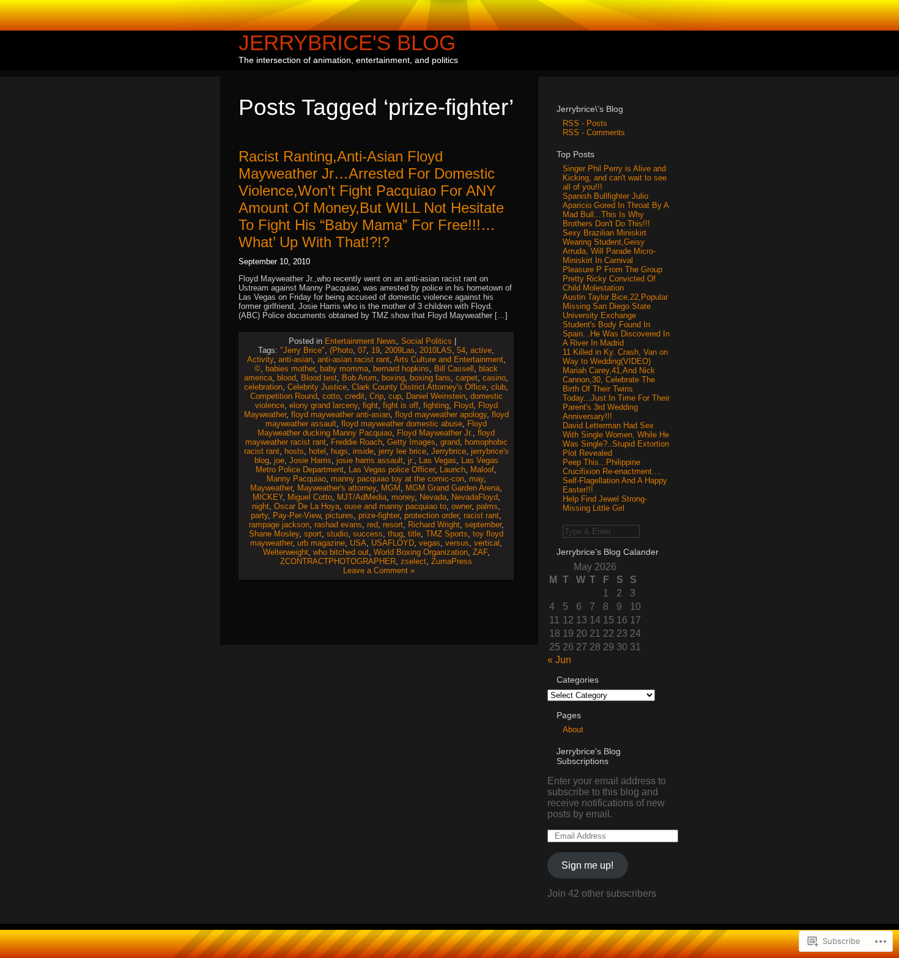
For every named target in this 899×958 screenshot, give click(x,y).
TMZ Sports (447, 533)
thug (395, 533)
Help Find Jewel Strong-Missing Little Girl (605, 503)
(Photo (341, 350)
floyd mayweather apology (441, 414)
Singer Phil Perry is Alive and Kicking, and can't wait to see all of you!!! (615, 177)
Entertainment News (360, 341)
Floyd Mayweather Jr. (435, 432)
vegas (429, 543)
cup (394, 396)
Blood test (319, 377)
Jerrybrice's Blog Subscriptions (589, 756)
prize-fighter (378, 515)
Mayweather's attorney (336, 487)
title (414, 533)
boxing (393, 377)
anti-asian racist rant (353, 359)
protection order (431, 515)
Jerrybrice (448, 451)
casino (494, 377)
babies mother (290, 368)
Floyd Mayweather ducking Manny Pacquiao (372, 428)
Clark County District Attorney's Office (419, 387)
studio (337, 533)
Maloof (482, 469)
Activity (260, 359)
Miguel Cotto (309, 497)
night (260, 506)
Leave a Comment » (379, 570)
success (368, 533)
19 (375, 350)
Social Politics (426, 341)
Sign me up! (587, 865)
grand (450, 442)
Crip (376, 396)
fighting (436, 405)
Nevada (433, 497)
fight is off (400, 405)
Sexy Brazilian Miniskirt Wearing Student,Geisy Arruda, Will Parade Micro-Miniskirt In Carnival (609, 246)
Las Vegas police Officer (392, 469)
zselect (413, 561)
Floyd (463, 405)
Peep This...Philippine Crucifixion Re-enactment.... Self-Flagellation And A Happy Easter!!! (615, 476)
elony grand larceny (323, 405)
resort (393, 524)
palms (487, 506)
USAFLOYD (392, 543)
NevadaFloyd (474, 497)
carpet (467, 377)
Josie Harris (310, 460)
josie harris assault (369, 460)
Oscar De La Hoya (306, 506)
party (259, 515)
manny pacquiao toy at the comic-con (397, 478)
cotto (331, 396)
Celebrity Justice (317, 387)
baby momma (344, 368)
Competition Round (283, 396)
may (476, 478)
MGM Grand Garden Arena (452, 487)
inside (363, 451)
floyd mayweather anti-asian (340, 414)
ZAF (480, 552)
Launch (452, 469)
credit (354, 396)
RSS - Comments (594, 132)
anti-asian (295, 359)
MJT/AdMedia (362, 497)
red (372, 524)
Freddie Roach (356, 442)
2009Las (400, 350)
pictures (339, 515)
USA (358, 543)
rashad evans (338, 524)
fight (370, 405)
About (573, 729)
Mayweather (271, 487)
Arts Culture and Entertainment (448, 359)
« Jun (559, 660)
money (403, 497)
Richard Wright (434, 524)
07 (362, 350)
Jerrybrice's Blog (347, 42)
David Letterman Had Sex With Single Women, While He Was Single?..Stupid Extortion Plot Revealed (616, 439)
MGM (391, 487)
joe (279, 460)
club (498, 387)
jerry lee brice (402, 451)
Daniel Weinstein (435, 396)
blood (286, 377)
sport (313, 533)
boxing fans (430, 377)
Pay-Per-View (296, 515)
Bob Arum (359, 377)
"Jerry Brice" (302, 350)
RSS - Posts (585, 123)
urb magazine (321, 543)
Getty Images (411, 442)
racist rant (481, 515)
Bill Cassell (454, 368)
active (481, 350)
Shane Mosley (274, 533)
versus (457, 543)
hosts (294, 451)
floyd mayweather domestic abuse (401, 423)
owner (461, 506)
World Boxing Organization (421, 552)
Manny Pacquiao (296, 478)
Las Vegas (437, 460)
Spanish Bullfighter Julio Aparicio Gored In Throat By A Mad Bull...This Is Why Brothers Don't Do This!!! (615, 209)
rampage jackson (279, 524)
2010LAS (436, 350)
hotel (317, 451)
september (483, 524)
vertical (487, 543)
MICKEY (268, 497)
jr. (411, 460)
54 (461, 350)
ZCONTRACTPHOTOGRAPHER (338, 561)
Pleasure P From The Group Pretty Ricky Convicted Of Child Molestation (612, 278)
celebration (263, 387)
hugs (339, 451)
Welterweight (285, 552)
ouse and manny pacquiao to (395, 506)
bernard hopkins (401, 368)
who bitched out (341, 552)
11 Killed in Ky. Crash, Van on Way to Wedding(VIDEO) (615, 356)
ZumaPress (451, 561)
